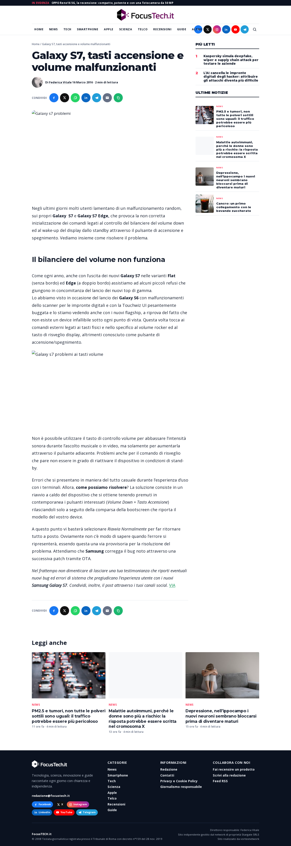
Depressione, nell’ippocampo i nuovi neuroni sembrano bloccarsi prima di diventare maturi (221, 716)
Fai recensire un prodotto (234, 769)
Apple (108, 29)
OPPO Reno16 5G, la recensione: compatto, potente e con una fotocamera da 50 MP (112, 3)
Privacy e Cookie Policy (179, 781)
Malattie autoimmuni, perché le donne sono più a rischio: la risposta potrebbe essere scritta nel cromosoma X (142, 718)
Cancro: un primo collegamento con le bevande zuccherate (233, 207)
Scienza (125, 29)
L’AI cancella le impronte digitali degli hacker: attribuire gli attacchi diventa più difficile (230, 76)
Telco (143, 29)
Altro (197, 29)
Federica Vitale (60, 82)
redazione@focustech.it (51, 796)
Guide (181, 29)
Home (38, 29)
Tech (67, 29)
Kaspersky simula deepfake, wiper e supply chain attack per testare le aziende (230, 60)
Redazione (168, 769)
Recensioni (162, 29)
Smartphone (87, 29)
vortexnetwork (250, 839)
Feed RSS (220, 781)
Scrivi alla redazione (229, 775)
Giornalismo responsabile (181, 786)
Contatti (167, 775)
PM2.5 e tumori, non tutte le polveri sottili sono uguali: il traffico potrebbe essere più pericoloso (68, 716)
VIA (172, 585)
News (53, 29)
